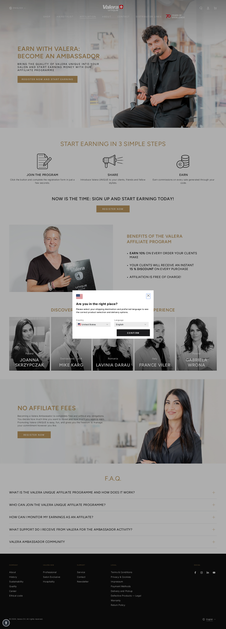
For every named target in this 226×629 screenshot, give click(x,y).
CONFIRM (133, 333)
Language (118, 320)
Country (80, 320)
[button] (148, 296)
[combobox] (87, 324)
